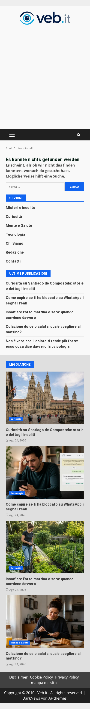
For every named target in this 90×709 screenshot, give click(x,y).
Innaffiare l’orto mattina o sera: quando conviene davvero (45, 547)
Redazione (15, 252)
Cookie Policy (41, 677)
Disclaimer (18, 677)
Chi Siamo (14, 243)
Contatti (13, 261)
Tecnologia (15, 234)
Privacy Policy (67, 677)
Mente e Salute (19, 225)
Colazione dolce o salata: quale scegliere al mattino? (45, 621)
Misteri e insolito (20, 207)
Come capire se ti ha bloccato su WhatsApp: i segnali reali (45, 472)
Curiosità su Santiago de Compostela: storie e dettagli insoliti (45, 398)
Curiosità (14, 216)
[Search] (78, 134)
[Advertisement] (45, 76)
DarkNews (31, 698)
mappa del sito (44, 682)
